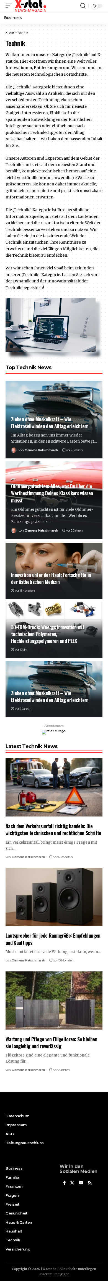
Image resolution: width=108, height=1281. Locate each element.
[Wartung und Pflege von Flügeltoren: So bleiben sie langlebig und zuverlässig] (54, 1000)
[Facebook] (64, 1183)
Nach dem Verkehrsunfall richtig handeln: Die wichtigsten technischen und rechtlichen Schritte (53, 829)
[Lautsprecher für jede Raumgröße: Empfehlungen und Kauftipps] (54, 897)
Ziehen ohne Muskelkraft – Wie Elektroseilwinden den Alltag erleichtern (50, 422)
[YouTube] (81, 1183)
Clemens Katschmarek (41, 450)
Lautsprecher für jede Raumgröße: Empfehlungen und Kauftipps (53, 939)
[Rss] (90, 1183)
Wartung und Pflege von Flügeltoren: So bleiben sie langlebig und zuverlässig (51, 1042)
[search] (83, 5)
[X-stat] (30, 6)
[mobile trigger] (10, 6)
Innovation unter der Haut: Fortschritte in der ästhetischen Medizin (51, 578)
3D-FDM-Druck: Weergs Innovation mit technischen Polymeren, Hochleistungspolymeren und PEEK (47, 633)
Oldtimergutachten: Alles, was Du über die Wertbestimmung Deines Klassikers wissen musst (52, 493)
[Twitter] (72, 1183)
